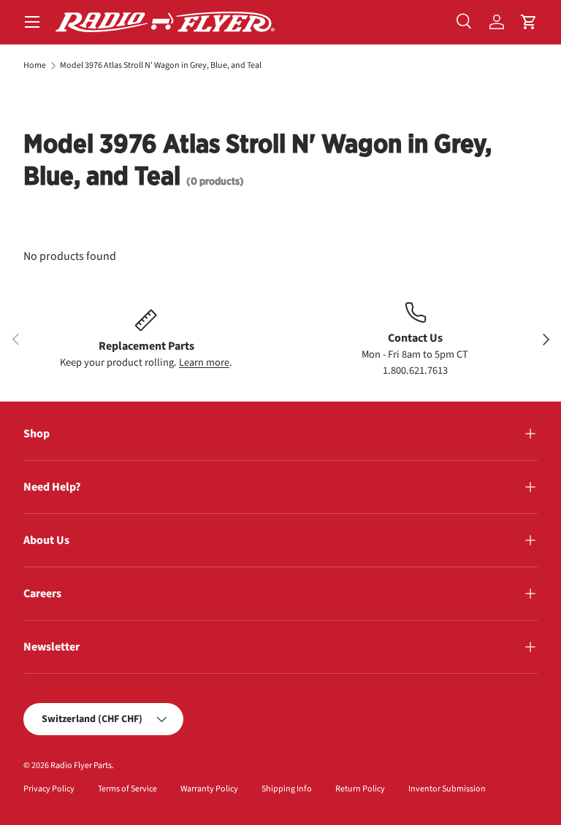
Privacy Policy (49, 789)
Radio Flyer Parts (81, 765)
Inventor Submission (447, 789)
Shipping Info (287, 789)
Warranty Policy (209, 789)
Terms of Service (127, 789)
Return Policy (360, 789)
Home (34, 65)
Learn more (204, 362)
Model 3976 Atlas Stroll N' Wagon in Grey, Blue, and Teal (161, 65)
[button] (529, 22)
